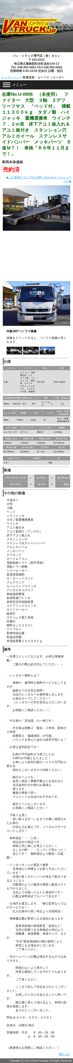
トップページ (10, 77)
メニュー (19, 85)
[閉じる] (64, 1054)
